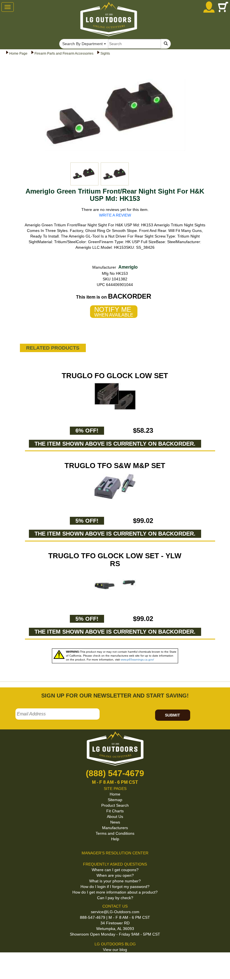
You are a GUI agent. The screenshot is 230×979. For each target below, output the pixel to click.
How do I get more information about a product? (115, 892)
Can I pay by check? (115, 898)
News (115, 822)
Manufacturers (115, 827)
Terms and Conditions (115, 833)
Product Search (115, 805)
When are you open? (115, 875)
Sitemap (115, 799)
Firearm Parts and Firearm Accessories (63, 53)
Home (115, 794)
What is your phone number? (115, 881)
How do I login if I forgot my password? (115, 886)
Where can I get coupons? (115, 870)
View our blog (115, 949)
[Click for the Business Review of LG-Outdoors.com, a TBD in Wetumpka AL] (6, 962)
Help (115, 839)
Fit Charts (115, 811)
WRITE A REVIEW (115, 215)
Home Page (18, 53)
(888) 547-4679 (115, 773)
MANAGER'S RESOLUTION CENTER (115, 853)
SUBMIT (172, 715)
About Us (115, 816)
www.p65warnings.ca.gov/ (137, 659)
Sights (105, 53)
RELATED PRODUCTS (52, 348)
